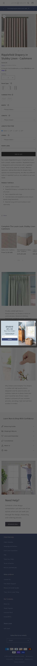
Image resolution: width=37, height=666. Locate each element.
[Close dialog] (35, 322)
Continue (10, 339)
